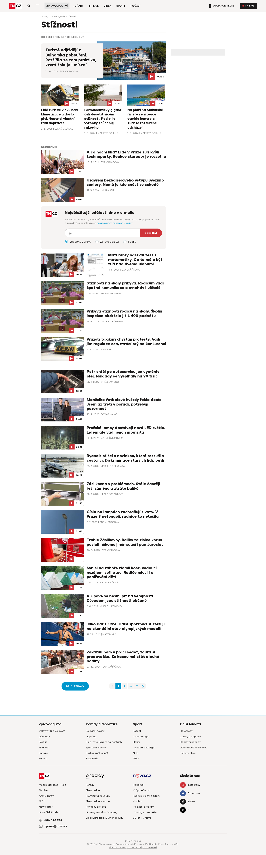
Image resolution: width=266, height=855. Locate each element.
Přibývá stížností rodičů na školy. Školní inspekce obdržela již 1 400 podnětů (124, 313)
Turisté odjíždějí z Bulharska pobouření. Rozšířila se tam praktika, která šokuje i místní (70, 57)
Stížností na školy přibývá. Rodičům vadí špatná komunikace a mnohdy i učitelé (125, 285)
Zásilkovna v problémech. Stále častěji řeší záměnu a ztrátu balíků (123, 486)
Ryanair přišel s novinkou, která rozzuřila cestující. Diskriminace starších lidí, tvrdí (125, 458)
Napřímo (91, 736)
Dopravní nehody (190, 742)
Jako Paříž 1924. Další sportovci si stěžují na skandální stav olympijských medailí (126, 626)
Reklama (138, 784)
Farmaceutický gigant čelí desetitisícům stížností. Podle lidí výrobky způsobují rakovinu (103, 118)
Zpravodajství (57, 5)
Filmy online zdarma (98, 801)
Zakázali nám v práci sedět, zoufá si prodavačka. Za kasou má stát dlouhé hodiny (123, 656)
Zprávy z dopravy (190, 736)
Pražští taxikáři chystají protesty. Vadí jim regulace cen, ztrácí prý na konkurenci (126, 341)
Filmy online (93, 790)
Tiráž (42, 801)
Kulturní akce (188, 753)
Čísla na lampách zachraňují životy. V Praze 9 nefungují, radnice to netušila (123, 514)
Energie (43, 753)
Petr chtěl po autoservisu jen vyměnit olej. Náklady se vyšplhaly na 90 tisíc (123, 374)
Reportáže (92, 758)
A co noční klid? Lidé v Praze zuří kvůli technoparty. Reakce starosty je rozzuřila (126, 154)
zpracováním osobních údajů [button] (114, 223)
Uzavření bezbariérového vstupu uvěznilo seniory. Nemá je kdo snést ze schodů (125, 182)
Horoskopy (186, 730)
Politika (43, 742)
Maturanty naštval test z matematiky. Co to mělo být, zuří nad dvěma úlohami (136, 259)
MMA (136, 758)
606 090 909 (53, 820)
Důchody (44, 736)
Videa (107, 5)
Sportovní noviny (96, 747)
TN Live (94, 5)
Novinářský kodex (49, 812)
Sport (120, 5)
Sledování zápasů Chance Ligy (104, 817)
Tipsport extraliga (144, 747)
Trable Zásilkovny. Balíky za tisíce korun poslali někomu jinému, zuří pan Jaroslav (125, 542)
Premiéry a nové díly (98, 795)
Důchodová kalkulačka (193, 747)
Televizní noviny (95, 730)
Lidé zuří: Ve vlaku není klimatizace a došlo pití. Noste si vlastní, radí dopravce (59, 116)
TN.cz (44, 16)
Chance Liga (141, 736)
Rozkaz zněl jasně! (97, 753)
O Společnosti (141, 790)
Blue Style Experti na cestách (104, 742)
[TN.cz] (15, 6)
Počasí (135, 5)
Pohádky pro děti (96, 806)
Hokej (136, 742)
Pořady (78, 5)
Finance (43, 747)
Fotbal (137, 730)
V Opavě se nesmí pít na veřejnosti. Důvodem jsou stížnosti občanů (120, 598)
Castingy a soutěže (145, 812)
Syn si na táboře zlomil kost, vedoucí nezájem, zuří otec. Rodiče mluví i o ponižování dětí (122, 572)
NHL (135, 753)
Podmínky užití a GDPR (146, 795)
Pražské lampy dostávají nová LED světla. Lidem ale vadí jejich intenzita (126, 430)
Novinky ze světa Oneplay (101, 812)
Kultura (43, 758)
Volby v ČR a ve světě (52, 730)
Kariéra (137, 801)
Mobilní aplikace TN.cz (52, 784)
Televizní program (143, 806)
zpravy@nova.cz (55, 826)
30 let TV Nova (142, 817)
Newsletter (45, 806)
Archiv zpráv (46, 795)
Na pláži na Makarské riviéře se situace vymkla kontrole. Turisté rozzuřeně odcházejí (145, 118)
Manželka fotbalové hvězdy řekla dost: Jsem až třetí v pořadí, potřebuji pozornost (124, 404)
